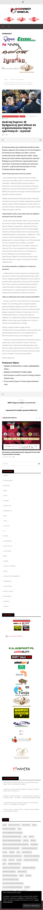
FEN (25, 836)
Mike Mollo (22, 871)
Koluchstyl (8, 546)
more (40, 140)
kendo (12, 852)
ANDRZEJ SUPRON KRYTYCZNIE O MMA (18, 372)
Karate (6, 536)
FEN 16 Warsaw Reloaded (12, 840)
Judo (5, 521)
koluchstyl (27, 852)
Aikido (6, 475)
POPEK (27, 887)
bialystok (26, 825)
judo (5, 852)
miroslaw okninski (10, 875)
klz (18, 852)
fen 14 (31, 836)
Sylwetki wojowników (10, 116)
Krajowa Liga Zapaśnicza (12, 856)
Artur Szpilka (14, 825)
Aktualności (8, 480)
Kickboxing (7, 541)
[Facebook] (23, 2)
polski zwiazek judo (10, 879)
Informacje (8, 511)
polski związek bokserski (12, 887)
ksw (4, 860)
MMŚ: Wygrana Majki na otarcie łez (21, 402)
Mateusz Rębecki (9, 871)
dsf (19, 829)
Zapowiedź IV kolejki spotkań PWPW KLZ (21, 409)
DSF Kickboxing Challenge (12, 832)
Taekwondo (8, 581)
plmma (28, 875)
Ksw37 (19, 860)
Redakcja (5, 118)
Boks (5, 490)
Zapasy (22, 116)
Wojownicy (8, 596)
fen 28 (33, 840)
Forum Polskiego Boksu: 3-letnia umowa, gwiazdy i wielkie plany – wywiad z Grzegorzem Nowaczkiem (22, 797)
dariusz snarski (9, 829)
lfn (4, 863)
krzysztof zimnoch (31, 856)
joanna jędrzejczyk (29, 848)
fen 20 (26, 840)
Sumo (6, 571)
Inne (5, 516)
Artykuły (7, 485)
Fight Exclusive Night (11, 848)
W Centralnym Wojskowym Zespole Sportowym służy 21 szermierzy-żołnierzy (21, 803)
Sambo (6, 561)
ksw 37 (11, 860)
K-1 (5, 531)
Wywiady (7, 601)
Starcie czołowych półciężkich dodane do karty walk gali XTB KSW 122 (21, 790)
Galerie (6, 500)
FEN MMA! (34, 844)
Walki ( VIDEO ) (9, 591)
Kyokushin (7, 551)
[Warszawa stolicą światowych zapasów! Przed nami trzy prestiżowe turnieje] (21, 435)
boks (34, 825)
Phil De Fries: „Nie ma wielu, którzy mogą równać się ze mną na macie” (21, 810)
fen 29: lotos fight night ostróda (15, 844)
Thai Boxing (8, 586)
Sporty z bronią (9, 566)
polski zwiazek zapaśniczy (13, 883)
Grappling (7, 505)
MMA (5, 556)
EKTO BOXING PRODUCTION (12, 836)
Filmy (5, 495)
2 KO (4, 825)
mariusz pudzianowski (11, 867)
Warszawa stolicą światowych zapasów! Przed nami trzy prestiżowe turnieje (21, 783)
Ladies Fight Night (31, 860)
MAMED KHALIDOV (14, 863)
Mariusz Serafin (29, 867)
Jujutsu (7, 526)
